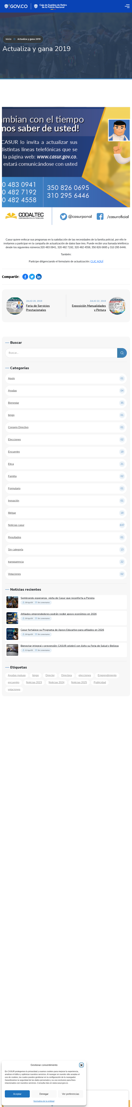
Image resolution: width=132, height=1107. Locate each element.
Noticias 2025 (79, 682)
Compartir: (10, 277)
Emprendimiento (107, 675)
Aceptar (17, 1094)
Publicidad (100, 682)
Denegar (43, 1094)
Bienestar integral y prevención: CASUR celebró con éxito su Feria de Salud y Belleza (70, 645)
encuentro (13, 682)
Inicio (8, 39)
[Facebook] (25, 277)
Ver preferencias (70, 1094)
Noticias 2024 (56, 682)
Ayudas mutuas (17, 675)
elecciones (85, 675)
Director (50, 675)
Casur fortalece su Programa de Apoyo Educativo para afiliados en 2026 (62, 630)
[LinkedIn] (39, 277)
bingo (35, 675)
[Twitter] (32, 277)
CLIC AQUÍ (96, 261)
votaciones (14, 689)
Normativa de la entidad (43, 1101)
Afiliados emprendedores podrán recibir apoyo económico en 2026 (59, 614)
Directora (66, 675)
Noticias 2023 (34, 682)
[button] (81, 1065)
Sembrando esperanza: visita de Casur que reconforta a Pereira (57, 598)
